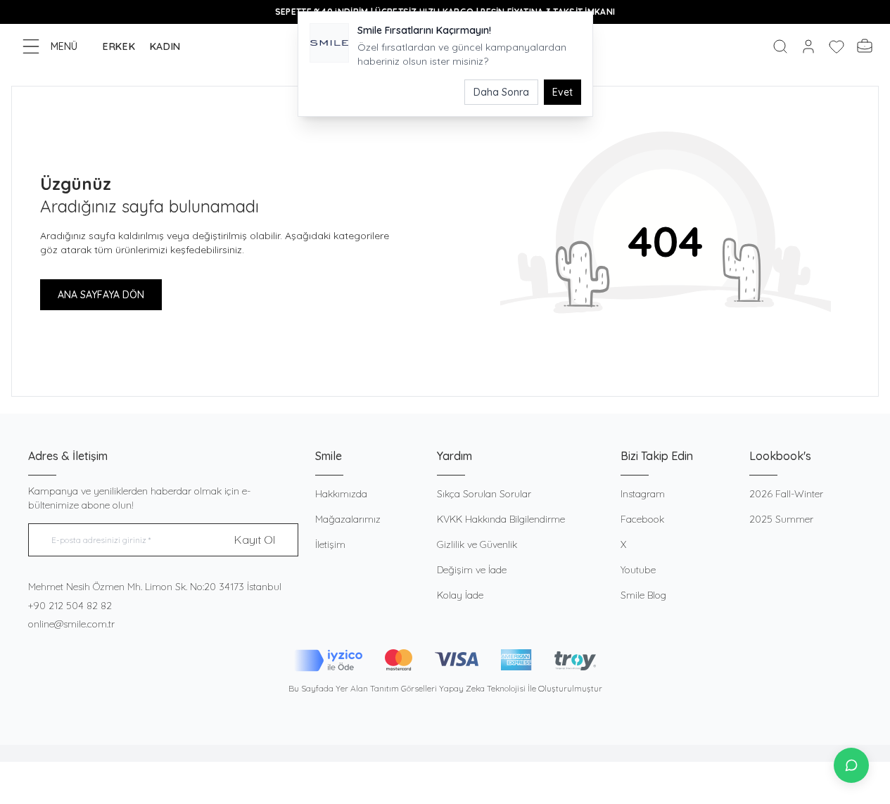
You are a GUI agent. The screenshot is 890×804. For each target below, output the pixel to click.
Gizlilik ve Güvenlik (477, 544)
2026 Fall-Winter (786, 493)
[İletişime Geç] (851, 765)
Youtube (638, 569)
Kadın (166, 46)
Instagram (643, 493)
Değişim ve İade (472, 569)
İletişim (330, 544)
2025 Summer (781, 519)
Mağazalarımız (348, 519)
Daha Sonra (501, 92)
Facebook (642, 519)
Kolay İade (460, 595)
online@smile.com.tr (71, 624)
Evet (562, 92)
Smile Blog (643, 595)
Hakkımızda (341, 493)
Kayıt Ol (254, 539)
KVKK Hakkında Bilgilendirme (501, 519)
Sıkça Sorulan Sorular (484, 493)
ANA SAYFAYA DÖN (101, 294)
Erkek (119, 46)
